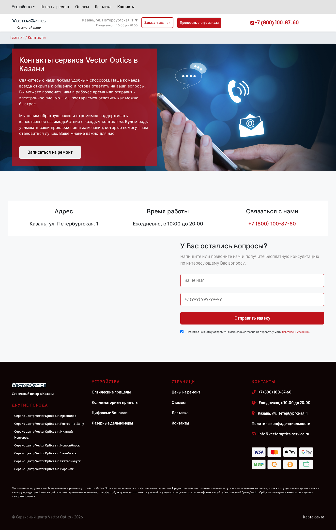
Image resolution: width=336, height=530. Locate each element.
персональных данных (295, 332)
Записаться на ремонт (50, 152)
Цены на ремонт (55, 6)
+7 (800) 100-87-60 (272, 224)
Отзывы (82, 6)
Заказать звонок (157, 23)
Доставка (103, 6)
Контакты (126, 6)
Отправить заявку (252, 318)
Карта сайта (313, 517)
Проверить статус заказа (199, 23)
